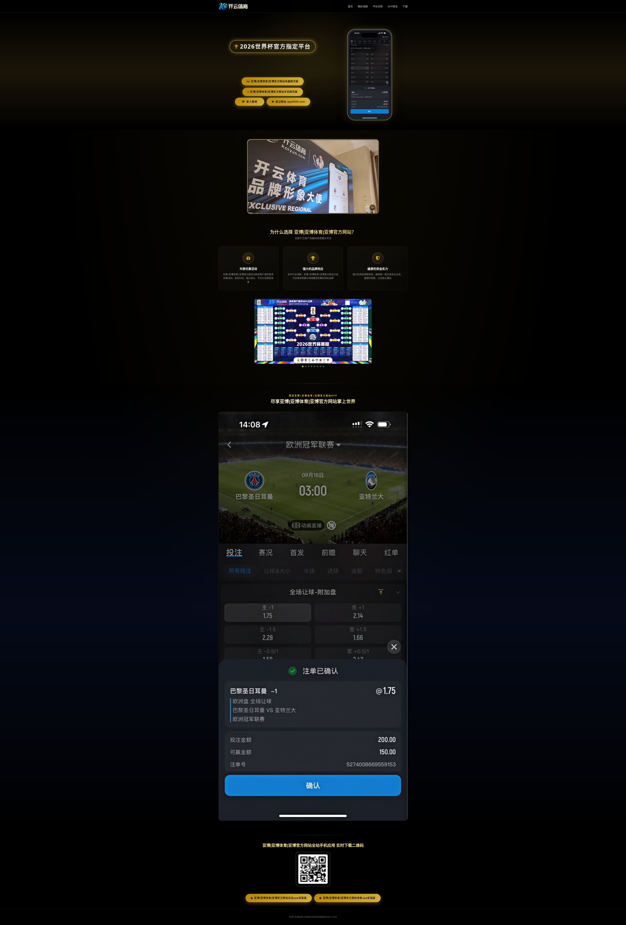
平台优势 (378, 6)
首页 (350, 6)
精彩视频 (363, 6)
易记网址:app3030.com (290, 101)
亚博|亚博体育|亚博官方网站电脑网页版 (274, 81)
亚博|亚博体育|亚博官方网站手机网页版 (274, 91)
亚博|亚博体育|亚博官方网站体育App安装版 (349, 897)
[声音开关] (372, 207)
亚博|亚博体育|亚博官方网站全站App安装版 (280, 897)
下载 (405, 6)
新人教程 (251, 101)
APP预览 (393, 6)
